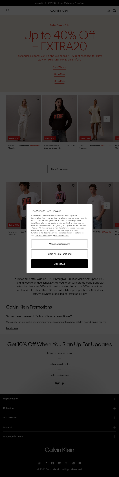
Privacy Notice (61, 235)
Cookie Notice (42, 235)
